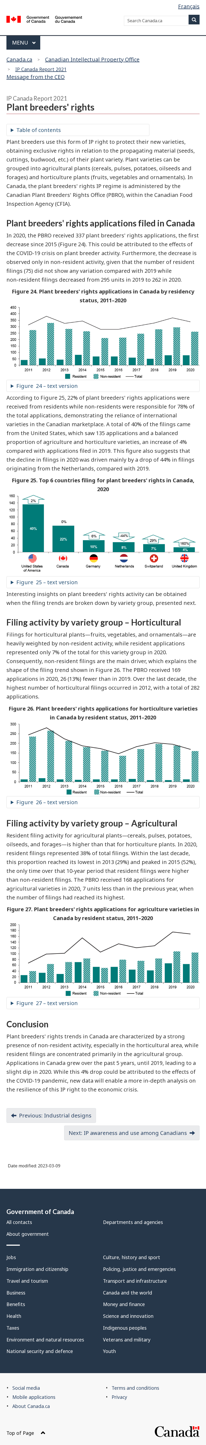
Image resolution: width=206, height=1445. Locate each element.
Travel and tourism (27, 1281)
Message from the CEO (36, 73)
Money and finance (124, 1304)
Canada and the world (127, 1292)
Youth (109, 1351)
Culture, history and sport (131, 1257)
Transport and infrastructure (135, 1281)
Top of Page (20, 1433)
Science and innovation (128, 1316)
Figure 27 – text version (47, 1003)
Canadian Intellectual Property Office (92, 59)
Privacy (119, 1397)
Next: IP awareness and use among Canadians (128, 1133)
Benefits (15, 1304)
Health (13, 1316)
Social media (26, 1388)
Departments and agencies (133, 1222)
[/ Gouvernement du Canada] (44, 20)
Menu (21, 42)
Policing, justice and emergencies (139, 1269)
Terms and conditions (135, 1388)
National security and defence (39, 1351)
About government (27, 1234)
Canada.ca (19, 59)
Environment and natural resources (45, 1339)
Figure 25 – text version (47, 582)
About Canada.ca (31, 1406)
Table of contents (38, 130)
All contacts (19, 1222)
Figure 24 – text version (47, 385)
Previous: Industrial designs (55, 1115)
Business (15, 1292)
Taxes (12, 1328)
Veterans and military (126, 1339)
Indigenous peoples (124, 1328)
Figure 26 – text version (47, 802)
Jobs (11, 1257)
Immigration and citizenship (37, 1269)
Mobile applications (33, 1397)
